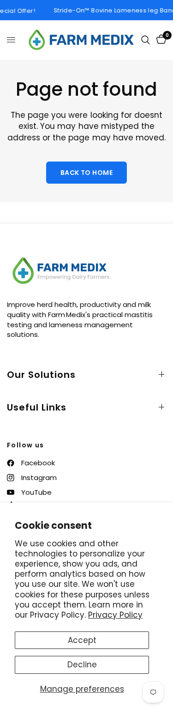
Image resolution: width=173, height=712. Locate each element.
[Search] (145, 39)
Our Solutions (41, 374)
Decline (82, 664)
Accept (82, 640)
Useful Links (36, 407)
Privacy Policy (115, 614)
